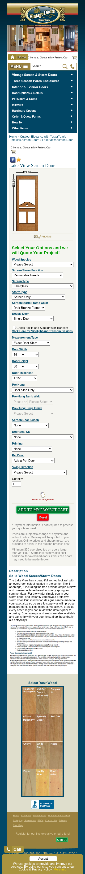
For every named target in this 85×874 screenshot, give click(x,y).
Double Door (20, 313)
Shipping (18, 820)
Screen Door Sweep (25, 420)
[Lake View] (42, 238)
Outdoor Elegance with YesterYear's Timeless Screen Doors (37, 138)
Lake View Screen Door (57, 140)
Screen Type (20, 281)
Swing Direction (22, 467)
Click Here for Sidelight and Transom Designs (42, 331)
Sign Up (62, 839)
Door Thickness (22, 373)
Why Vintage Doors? (59, 815)
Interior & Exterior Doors (30, 87)
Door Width (19, 349)
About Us (26, 815)
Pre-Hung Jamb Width (26, 396)
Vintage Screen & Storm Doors (34, 75)
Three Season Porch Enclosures (35, 81)
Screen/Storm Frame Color (30, 303)
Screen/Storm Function (27, 270)
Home (13, 136)
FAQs (40, 820)
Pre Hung (18, 384)
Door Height (20, 361)
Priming (17, 443)
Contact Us (51, 820)
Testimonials (39, 815)
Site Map (18, 825)
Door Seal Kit (21, 431)
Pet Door (18, 455)
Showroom (30, 820)
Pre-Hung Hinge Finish (27, 408)
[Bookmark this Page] (18, 161)
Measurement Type (25, 337)
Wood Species (21, 259)
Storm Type (19, 292)
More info (60, 869)
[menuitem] (42, 75)
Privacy (63, 820)
